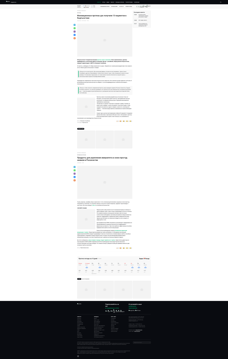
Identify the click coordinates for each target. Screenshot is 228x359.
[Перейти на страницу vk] (106, 311)
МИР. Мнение (96, 331)
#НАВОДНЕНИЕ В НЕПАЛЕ (104, 6)
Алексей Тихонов (139, 329)
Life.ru (93, 205)
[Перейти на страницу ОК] (112, 311)
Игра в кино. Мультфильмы (99, 325)
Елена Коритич (137, 331)
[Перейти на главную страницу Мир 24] (8, 2)
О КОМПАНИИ (136, 2)
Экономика (79, 321)
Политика (79, 318)
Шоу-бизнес (79, 334)
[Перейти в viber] (74, 31)
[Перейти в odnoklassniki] (74, 38)
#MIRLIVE (112, 2)
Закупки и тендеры (114, 328)
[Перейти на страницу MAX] (109, 311)
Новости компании (114, 322)
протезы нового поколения (104, 59)
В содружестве (80, 324)
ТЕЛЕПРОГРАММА (129, 2)
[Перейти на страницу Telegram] (122, 311)
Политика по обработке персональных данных (85, 347)
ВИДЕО (108, 2)
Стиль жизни (79, 335)
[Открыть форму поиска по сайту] (221, 2)
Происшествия (80, 322)
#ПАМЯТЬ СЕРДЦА (129, 6)
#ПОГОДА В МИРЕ (114, 6)
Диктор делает (97, 322)
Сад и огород (79, 337)
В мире (78, 325)
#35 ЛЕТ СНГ (121, 6)
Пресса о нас (113, 324)
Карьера (112, 325)
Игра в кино (96, 324)
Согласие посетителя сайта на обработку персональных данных (88, 348)
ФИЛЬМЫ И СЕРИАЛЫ (119, 2)
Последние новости (139, 12)
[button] (14, 2)
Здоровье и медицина (81, 328)
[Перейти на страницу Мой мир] (114, 311)
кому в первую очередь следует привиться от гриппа (101, 240)
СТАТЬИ (103, 2)
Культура (79, 332)
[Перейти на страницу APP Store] (137, 311)
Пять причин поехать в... (99, 337)
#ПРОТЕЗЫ (79, 12)
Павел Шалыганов (84, 247)
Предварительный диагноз (99, 335)
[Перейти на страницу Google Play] (132, 311)
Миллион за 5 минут (98, 328)
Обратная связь (114, 331)
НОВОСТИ (99, 2)
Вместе (95, 318)
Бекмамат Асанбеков (85, 120)
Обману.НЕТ (96, 334)
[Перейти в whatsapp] (74, 28)
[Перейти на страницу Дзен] (117, 311)
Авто (78, 331)
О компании (113, 318)
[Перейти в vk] (74, 35)
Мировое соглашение (98, 332)
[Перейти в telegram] (74, 25)
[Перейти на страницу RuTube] (119, 311)
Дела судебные (97, 321)
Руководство (113, 321)
